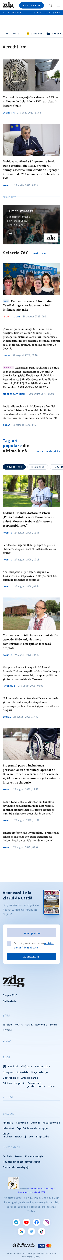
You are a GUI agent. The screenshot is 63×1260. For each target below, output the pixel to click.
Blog (6, 1057)
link (11, 233)
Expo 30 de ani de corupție (32, 1128)
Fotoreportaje (51, 1122)
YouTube (26, 1222)
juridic (31, 1086)
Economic (9, 113)
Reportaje (22, 1122)
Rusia (37, 467)
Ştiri (6, 1015)
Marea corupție (34, 1156)
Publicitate (9, 1001)
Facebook (36, 1222)
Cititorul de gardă (14, 1083)
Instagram (46, 1222)
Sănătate (26, 1066)
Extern (53, 1024)
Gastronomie (11, 1077)
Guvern (14, 467)
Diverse (7, 1030)
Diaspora (8, 1072)
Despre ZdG (10, 995)
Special (8, 1113)
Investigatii (11, 1147)
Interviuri (9, 686)
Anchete (7, 1136)
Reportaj (20, 1136)
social (51, 1086)
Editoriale (22, 1072)
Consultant (34, 1083)
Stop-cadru (43, 1136)
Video (7, 1040)
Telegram (16, 1222)
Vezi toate (12, 33)
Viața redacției (39, 1072)
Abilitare (8, 1122)
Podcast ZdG (42, 1066)
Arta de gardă (29, 1077)
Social (16, 317)
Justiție (7, 1024)
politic (42, 1086)
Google (21, 1231)
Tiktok (41, 1231)
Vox (31, 1136)
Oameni (35, 1122)
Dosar (6, 355)
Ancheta (7, 1156)
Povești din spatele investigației (22, 1161)
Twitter (31, 1231)
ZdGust (8, 1097)
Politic (7, 185)
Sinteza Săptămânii (15, 394)
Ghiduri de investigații (16, 1167)
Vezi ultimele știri (47, 451)
